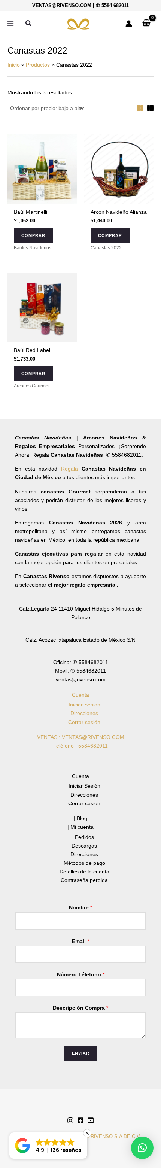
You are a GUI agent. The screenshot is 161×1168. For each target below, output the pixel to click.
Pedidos (84, 837)
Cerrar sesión (84, 722)
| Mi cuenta (80, 827)
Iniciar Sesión (84, 705)
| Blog (80, 818)
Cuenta (80, 695)
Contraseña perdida (84, 880)
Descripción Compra (80, 1008)
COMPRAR (33, 235)
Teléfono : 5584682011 (81, 746)
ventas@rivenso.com (61, 5)
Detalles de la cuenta (84, 872)
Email (80, 941)
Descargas (84, 846)
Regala (71, 469)
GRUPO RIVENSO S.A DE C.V (106, 1136)
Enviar (80, 1053)
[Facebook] (80, 1120)
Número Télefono (80, 974)
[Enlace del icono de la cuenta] (128, 23)
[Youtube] (90, 1120)
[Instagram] (70, 1120)
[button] (28, 23)
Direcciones (84, 713)
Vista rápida (42, 197)
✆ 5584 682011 (112, 5)
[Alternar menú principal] (10, 23)
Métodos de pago (84, 863)
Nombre (80, 907)
